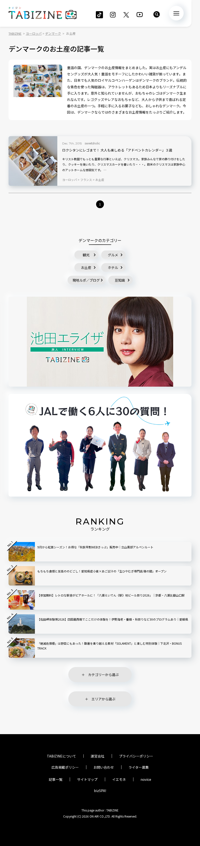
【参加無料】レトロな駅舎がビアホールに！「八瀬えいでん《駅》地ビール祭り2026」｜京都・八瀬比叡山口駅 (111, 595)
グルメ (113, 254)
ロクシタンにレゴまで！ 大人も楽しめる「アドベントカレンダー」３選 (117, 150)
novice (145, 779)
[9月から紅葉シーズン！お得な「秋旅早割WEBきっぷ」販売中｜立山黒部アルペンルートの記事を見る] (22, 551)
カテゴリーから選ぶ (103, 674)
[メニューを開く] (176, 13)
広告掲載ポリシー (65, 767)
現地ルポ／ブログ (86, 280)
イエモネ (119, 779)
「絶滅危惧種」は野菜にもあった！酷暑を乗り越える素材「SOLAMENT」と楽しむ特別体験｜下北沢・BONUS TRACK (109, 645)
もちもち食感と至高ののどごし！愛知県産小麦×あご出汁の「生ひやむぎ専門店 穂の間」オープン (102, 571)
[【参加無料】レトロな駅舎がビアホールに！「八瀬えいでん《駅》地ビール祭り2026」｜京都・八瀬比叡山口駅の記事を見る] (22, 600)
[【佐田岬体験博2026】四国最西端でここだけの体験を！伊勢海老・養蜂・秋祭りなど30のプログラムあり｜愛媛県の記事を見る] (22, 624)
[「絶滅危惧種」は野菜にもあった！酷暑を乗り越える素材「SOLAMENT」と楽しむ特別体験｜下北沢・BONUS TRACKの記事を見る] (22, 648)
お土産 (86, 267)
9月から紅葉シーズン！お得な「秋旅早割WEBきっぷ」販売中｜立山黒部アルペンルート (95, 547)
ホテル (113, 267)
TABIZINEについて (61, 756)
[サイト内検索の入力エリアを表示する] (156, 14)
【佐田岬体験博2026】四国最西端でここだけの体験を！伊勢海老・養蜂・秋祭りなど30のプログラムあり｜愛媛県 (112, 619)
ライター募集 (139, 767)
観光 (86, 254)
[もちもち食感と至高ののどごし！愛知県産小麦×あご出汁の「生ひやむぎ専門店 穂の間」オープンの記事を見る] (22, 576)
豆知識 (120, 280)
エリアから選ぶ (103, 698)
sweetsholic (92, 143)
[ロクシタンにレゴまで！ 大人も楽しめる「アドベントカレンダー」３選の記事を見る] (33, 161)
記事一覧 (55, 779)
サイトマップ (87, 779)
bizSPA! (100, 790)
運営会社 (97, 756)
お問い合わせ (103, 767)
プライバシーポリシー (136, 756)
